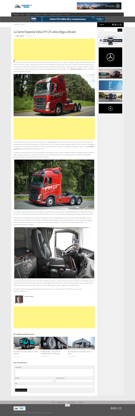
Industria (45, 14)
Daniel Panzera (20, 36)
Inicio (53, 402)
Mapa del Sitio (61, 402)
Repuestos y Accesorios (55, 14)
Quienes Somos (72, 402)
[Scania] (110, 90)
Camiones (16, 14)
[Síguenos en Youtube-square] (120, 25)
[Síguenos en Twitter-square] (115, 25)
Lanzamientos (37, 14)
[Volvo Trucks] (110, 45)
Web (16, 383)
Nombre (17, 378)
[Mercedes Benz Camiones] (99, 5)
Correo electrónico (60, 378)
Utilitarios (28, 14)
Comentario (18, 367)
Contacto (80, 402)
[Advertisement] (54, 50)
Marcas (67, 14)
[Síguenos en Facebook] (113, 25)
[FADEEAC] (67, 21)
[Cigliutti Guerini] (110, 78)
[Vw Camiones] (110, 101)
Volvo (23, 24)
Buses (22, 14)
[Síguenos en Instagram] (118, 25)
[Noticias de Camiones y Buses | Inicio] (23, 6)
